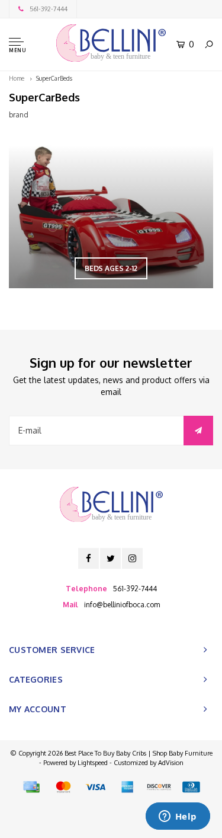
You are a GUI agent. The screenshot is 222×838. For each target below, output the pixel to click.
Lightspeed (93, 763)
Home (16, 78)
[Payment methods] (31, 787)
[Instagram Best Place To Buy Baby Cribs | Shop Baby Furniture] (132, 558)
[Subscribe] (198, 430)
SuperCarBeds (54, 78)
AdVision (171, 763)
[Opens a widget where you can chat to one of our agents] (177, 817)
